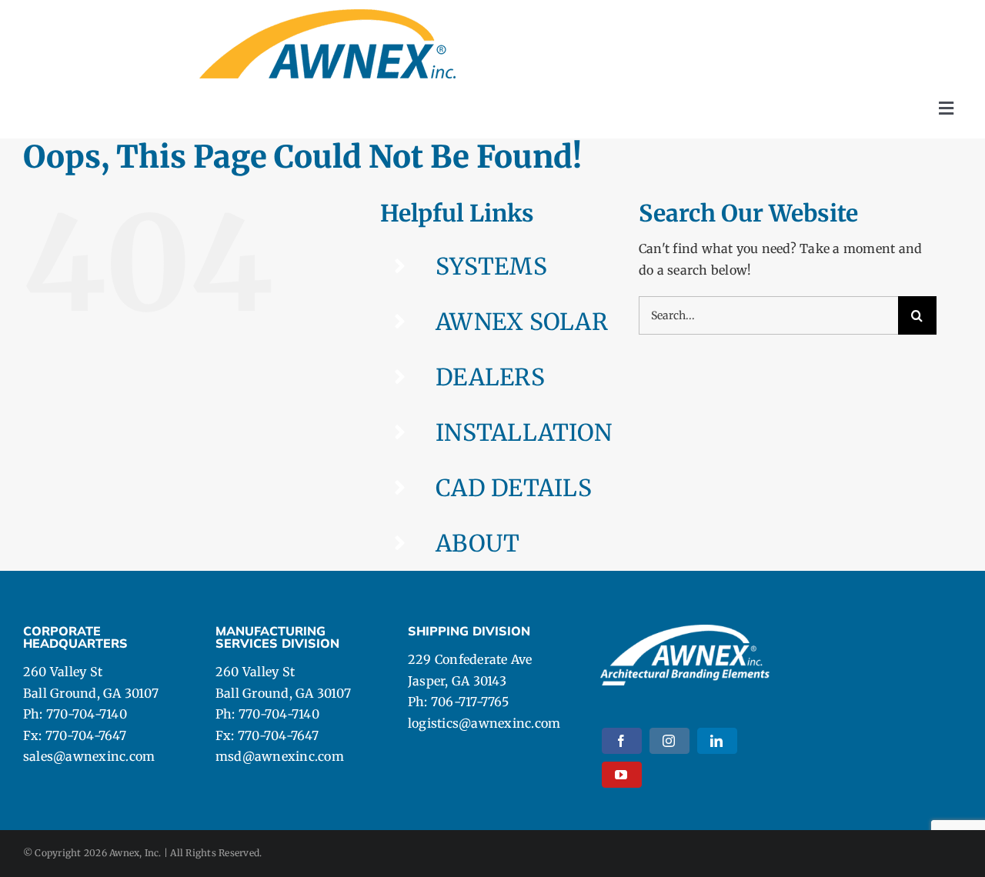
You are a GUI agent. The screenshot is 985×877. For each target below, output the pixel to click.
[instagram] (669, 741)
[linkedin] (717, 741)
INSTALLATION (524, 432)
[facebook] (622, 741)
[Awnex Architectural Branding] (327, 15)
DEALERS (490, 377)
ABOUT (477, 543)
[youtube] (622, 775)
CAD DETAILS (514, 487)
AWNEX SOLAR (522, 321)
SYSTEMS (491, 266)
